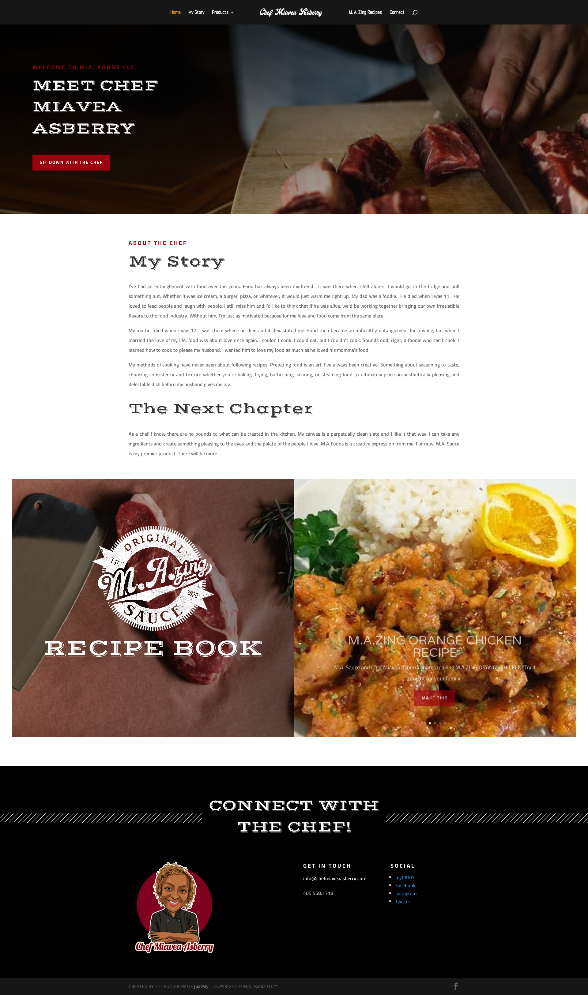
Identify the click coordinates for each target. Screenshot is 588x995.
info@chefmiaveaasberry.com (334, 878)
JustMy (201, 986)
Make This (435, 689)
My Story (196, 12)
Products (220, 12)
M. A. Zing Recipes (365, 12)
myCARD (404, 877)
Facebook (405, 885)
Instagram (406, 893)
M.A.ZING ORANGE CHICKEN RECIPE (435, 638)
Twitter (402, 901)
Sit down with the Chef (71, 162)
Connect (397, 12)
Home (175, 12)
